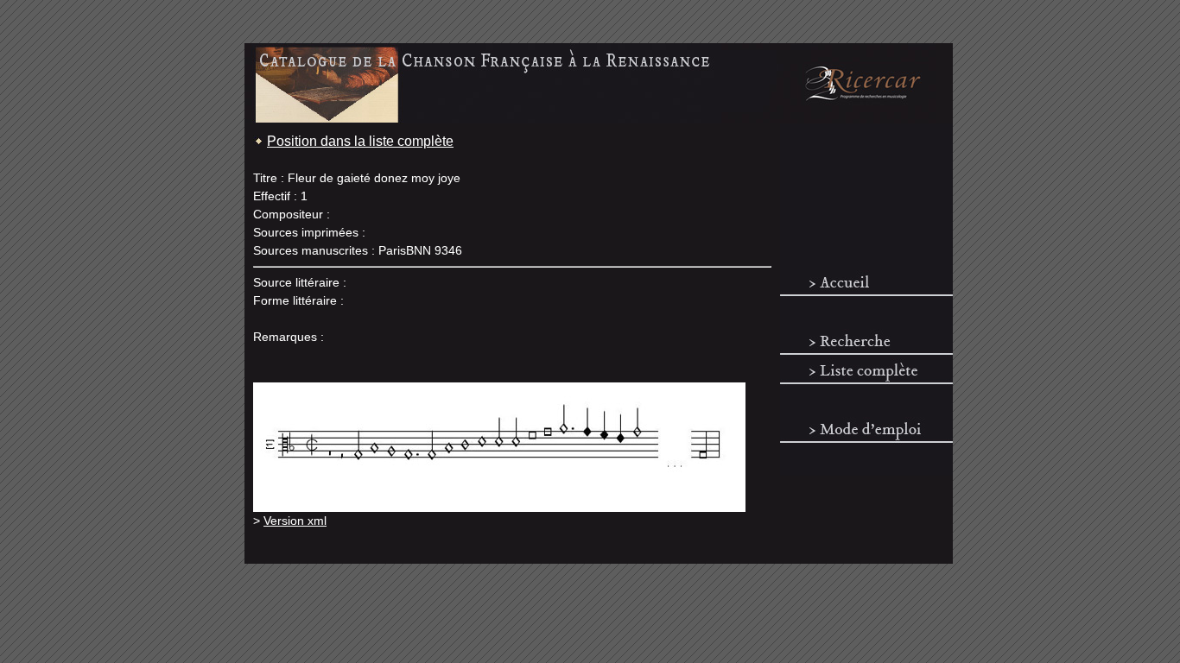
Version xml (295, 520)
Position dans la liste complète (360, 141)
